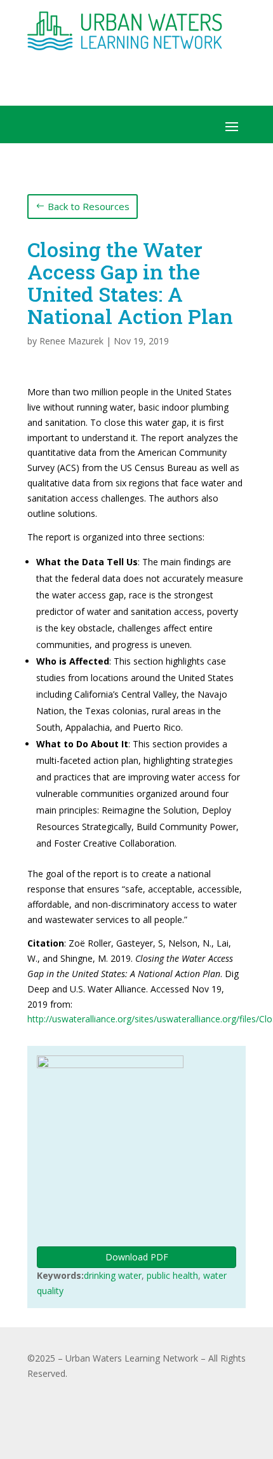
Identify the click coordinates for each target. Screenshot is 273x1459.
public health (172, 1275)
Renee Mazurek (71, 341)
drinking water (113, 1275)
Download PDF (136, 1257)
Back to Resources (89, 206)
